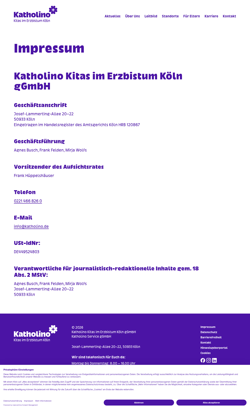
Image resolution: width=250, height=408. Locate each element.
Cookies (206, 353)
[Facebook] (203, 360)
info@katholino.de (31, 226)
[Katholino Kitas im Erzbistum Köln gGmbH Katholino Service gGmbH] (41, 14)
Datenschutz (209, 332)
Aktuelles (113, 16)
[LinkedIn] (214, 360)
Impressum (208, 326)
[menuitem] (113, 20)
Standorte (170, 16)
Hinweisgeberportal (214, 347)
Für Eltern (191, 16)
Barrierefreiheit (211, 337)
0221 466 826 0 (28, 201)
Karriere (211, 16)
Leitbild (151, 16)
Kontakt (229, 16)
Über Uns (132, 16)
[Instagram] (208, 360)
